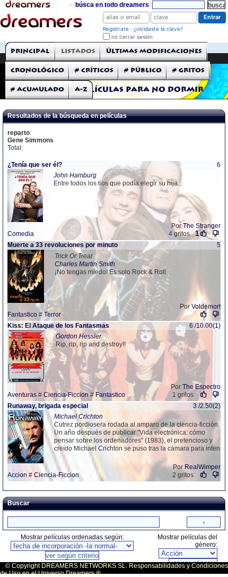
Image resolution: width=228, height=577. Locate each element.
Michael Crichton (78, 416)
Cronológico (37, 70)
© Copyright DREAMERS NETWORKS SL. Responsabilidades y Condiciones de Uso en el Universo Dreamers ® (114, 569)
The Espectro (201, 387)
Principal (30, 51)
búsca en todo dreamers (112, 5)
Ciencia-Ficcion (66, 394)
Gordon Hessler (78, 336)
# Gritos (188, 70)
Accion (17, 475)
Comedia (20, 233)
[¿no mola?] (216, 233)
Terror (52, 314)
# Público (143, 70)
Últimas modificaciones (154, 51)
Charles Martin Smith (85, 264)
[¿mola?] (204, 314)
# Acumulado (37, 89)
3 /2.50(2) (207, 406)
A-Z (81, 89)
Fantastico (22, 314)
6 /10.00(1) (205, 325)
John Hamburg (75, 175)
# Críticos (94, 70)
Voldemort (206, 306)
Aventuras (22, 394)
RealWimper (203, 467)
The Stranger (202, 226)
